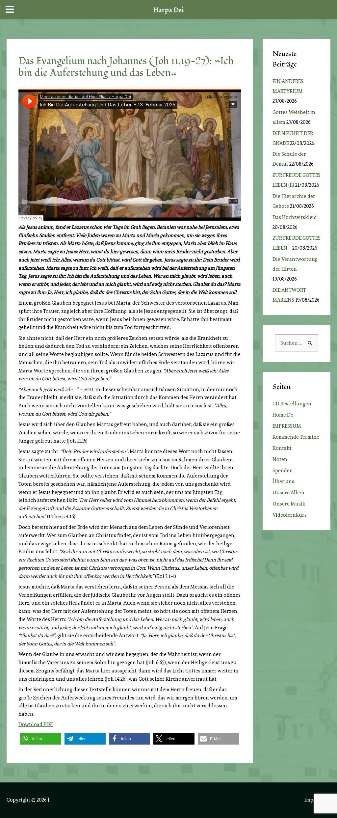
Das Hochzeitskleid (294, 217)
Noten (279, 459)
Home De (282, 415)
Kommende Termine (295, 437)
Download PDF (35, 724)
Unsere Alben (288, 493)
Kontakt (282, 448)
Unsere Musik (288, 504)
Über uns (283, 481)
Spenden (282, 471)
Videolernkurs (289, 515)
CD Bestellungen (291, 404)
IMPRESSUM (286, 426)
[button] (40, 739)
